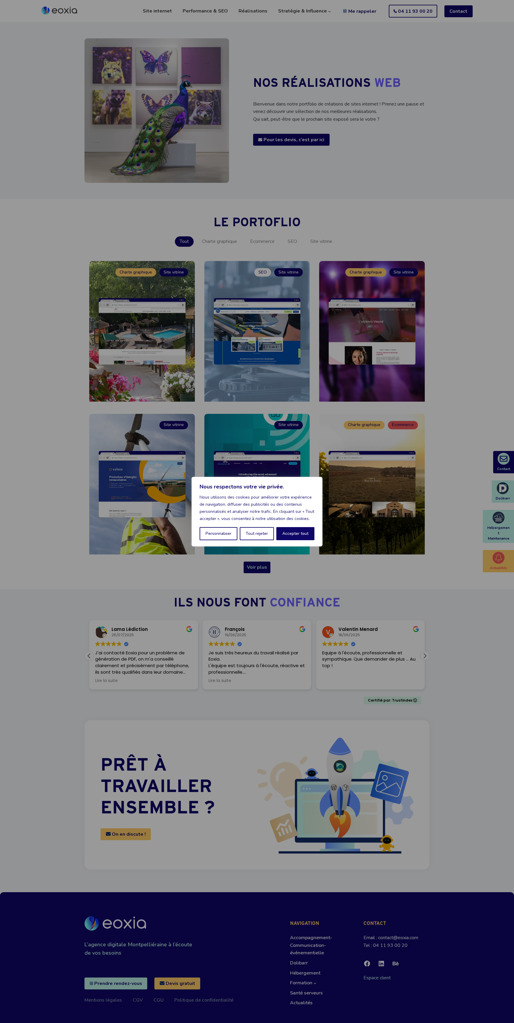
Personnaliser (218, 533)
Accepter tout (295, 533)
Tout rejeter (257, 533)
